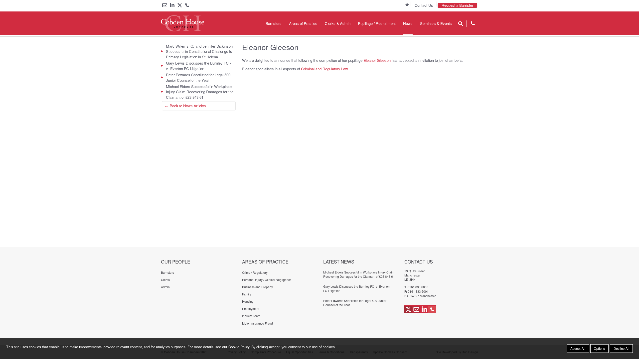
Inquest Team (251, 316)
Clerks (165, 279)
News (408, 23)
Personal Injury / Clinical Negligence (267, 279)
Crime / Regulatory (255, 272)
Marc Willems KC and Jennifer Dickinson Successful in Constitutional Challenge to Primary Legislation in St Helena (199, 51)
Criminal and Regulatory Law (324, 68)
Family (246, 294)
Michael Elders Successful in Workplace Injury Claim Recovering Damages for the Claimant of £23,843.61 (199, 92)
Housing (248, 301)
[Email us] (164, 5)
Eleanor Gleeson (377, 60)
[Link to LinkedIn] (172, 5)
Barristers (274, 23)
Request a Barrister (457, 5)
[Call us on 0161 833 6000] (187, 6)
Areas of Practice (303, 23)
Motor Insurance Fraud (257, 323)
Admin (165, 287)
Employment (250, 308)
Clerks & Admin (337, 23)
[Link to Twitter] (179, 5)
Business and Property (257, 287)
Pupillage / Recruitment (377, 23)
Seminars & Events (436, 23)
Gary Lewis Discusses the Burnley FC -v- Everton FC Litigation (198, 65)
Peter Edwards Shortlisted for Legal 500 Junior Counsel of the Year (198, 77)
